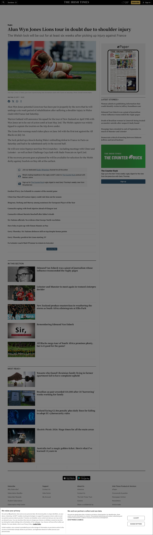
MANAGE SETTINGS (136, 524)
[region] (76, 521)
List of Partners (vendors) (75, 520)
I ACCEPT (136, 518)
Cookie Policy (37, 524)
